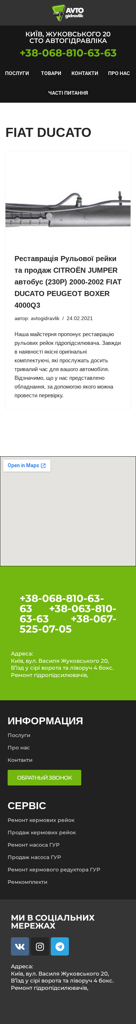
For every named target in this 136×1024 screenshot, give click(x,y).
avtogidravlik (45, 318)
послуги (17, 73)
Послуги (19, 735)
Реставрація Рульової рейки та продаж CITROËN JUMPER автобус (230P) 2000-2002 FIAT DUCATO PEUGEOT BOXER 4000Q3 (68, 282)
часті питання (68, 93)
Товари (51, 73)
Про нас (119, 73)
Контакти (84, 73)
